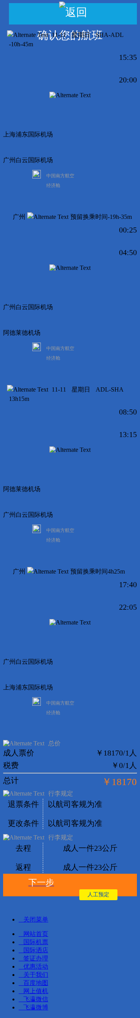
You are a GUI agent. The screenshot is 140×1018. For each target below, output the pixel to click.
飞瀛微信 (35, 999)
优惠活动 (35, 966)
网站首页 (35, 934)
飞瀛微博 (35, 1007)
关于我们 (35, 974)
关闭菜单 (35, 919)
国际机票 (35, 942)
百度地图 (35, 983)
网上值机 (35, 991)
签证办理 (35, 958)
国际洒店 (35, 950)
